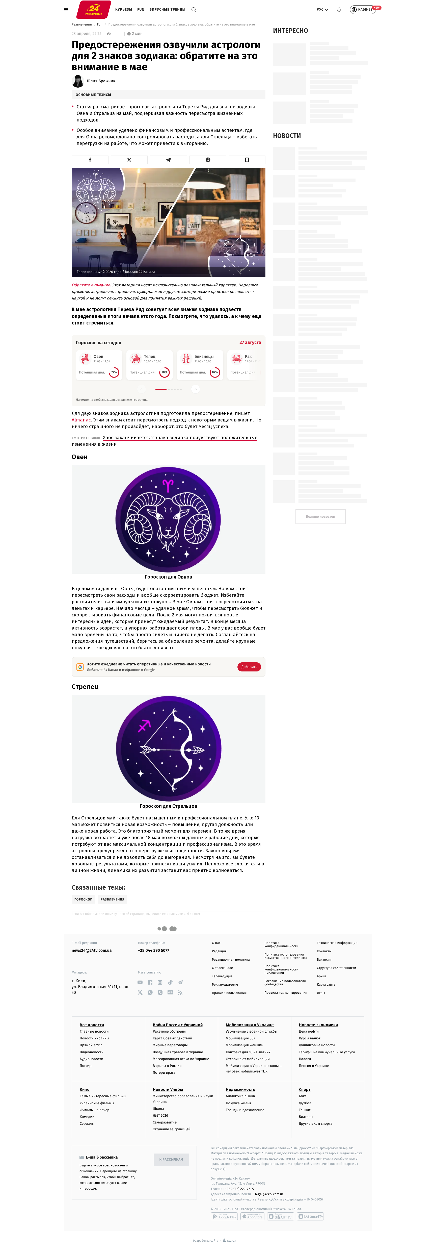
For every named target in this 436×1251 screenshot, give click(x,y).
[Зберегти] (247, 160)
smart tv (280, 1216)
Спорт (305, 1089)
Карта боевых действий (172, 1038)
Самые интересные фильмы (103, 1096)
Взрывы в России (167, 1066)
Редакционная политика (231, 959)
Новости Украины (94, 1038)
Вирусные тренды (168, 9)
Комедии (87, 1117)
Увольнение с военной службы (251, 1031)
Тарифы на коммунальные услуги (327, 1052)
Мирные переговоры (170, 1045)
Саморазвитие (165, 1122)
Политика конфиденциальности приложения (281, 969)
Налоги (305, 1059)
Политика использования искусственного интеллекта (285, 956)
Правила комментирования (285, 992)
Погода (86, 1066)
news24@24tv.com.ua (92, 950)
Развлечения (82, 24)
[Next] (195, 389)
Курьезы (123, 9)
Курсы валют (309, 1038)
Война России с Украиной (178, 1024)
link (139, 982)
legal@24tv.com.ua (269, 1194)
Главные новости (94, 1031)
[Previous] (141, 389)
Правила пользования (229, 993)
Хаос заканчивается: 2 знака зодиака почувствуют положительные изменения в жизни (164, 441)
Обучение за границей (171, 1129)
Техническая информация (337, 943)
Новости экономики (318, 1024)
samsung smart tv (310, 1216)
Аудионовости (91, 1059)
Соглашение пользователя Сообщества (285, 983)
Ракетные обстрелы (169, 1031)
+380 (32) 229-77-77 (240, 1189)
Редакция (219, 951)
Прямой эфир (91, 1045)
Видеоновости (92, 1052)
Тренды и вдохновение (245, 1110)
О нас (216, 943)
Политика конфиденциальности (281, 944)
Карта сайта (326, 984)
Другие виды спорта (316, 1123)
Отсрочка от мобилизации (248, 1059)
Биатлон (306, 1117)
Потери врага (164, 1072)
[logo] (94, 9)
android (224, 1216)
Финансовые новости (317, 1045)
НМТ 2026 (160, 1115)
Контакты (324, 951)
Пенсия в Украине (314, 1066)
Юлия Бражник (101, 81)
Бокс (303, 1096)
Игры (321, 993)
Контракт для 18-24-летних (248, 1052)
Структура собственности (336, 968)
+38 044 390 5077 (153, 950)
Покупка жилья (238, 1103)
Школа (158, 1109)
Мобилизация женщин (244, 1045)
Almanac (81, 420)
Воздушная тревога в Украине (178, 1052)
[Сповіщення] (339, 9)
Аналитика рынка (240, 1096)
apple (252, 1216)
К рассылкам (171, 1160)
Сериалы (87, 1123)
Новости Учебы (168, 1089)
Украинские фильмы (97, 1103)
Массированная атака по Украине (181, 1059)
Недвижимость (240, 1089)
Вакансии (324, 959)
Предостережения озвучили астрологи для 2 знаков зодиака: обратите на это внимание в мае (181, 24)
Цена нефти (309, 1031)
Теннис (305, 1110)
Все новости (92, 1024)
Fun (140, 9)
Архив (321, 976)
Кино (85, 1089)
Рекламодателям (225, 984)
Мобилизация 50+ (240, 1038)
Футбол (305, 1103)
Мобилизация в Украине (250, 1024)
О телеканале (222, 968)
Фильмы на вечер (94, 1110)
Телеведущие (222, 976)
